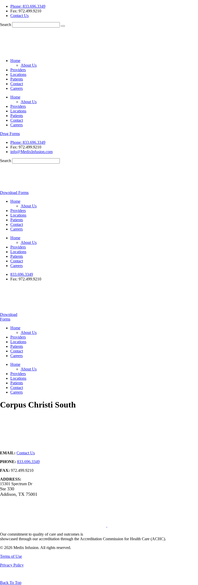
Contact (16, 84)
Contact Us (19, 15)
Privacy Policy (12, 565)
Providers (18, 70)
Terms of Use (11, 556)
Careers (16, 88)
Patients (16, 79)
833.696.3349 (21, 274)
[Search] (63, 26)
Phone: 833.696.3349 (27, 6)
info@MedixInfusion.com (31, 151)
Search (5, 24)
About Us (29, 65)
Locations (18, 74)
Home (15, 60)
